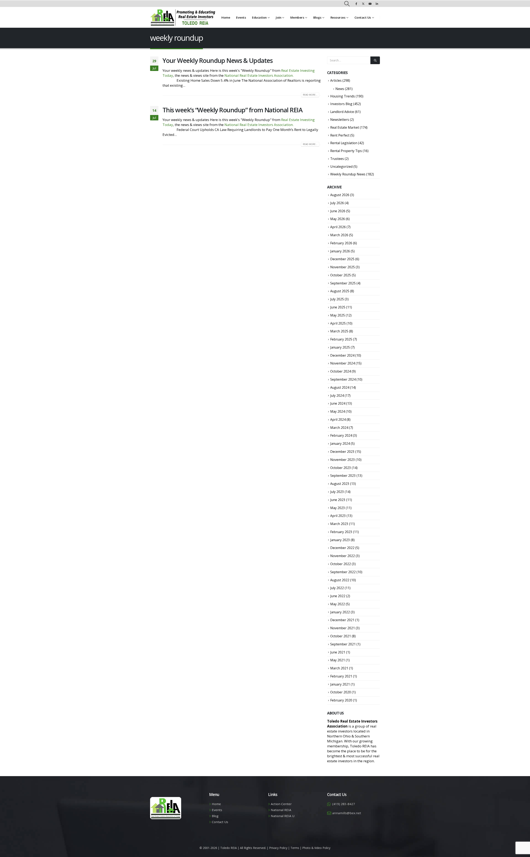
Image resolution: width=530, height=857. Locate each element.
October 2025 (340, 275)
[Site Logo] (182, 17)
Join (278, 17)
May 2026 (337, 219)
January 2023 (340, 540)
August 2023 (339, 483)
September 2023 (343, 475)
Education (259, 17)
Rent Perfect (339, 135)
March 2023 (339, 523)
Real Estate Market (344, 127)
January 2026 (340, 251)
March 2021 (339, 668)
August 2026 (339, 195)
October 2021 (340, 636)
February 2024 (341, 435)
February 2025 (341, 339)
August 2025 (339, 291)
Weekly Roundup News (347, 174)
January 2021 (340, 684)
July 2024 (337, 395)
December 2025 (342, 259)
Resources (338, 17)
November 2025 (342, 267)
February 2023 (341, 532)
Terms (294, 848)
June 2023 (337, 499)
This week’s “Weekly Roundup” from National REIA (232, 109)
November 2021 (342, 628)
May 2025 (337, 315)
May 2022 (337, 604)
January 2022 (340, 612)
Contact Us (362, 17)
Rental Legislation (343, 143)
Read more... (310, 94)
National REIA (281, 810)
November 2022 (342, 556)
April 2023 (338, 515)
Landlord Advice (342, 111)
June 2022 (337, 596)
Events (241, 17)
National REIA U (282, 816)
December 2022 (342, 547)
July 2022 (337, 588)
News (339, 88)
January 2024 (340, 443)
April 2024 (338, 419)
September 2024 (343, 379)
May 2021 (337, 660)
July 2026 (337, 203)
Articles (336, 80)
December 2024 (342, 355)
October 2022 (340, 564)
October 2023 (340, 467)
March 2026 (339, 235)
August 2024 (339, 387)
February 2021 (341, 676)
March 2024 (339, 427)
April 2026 (338, 227)
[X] (363, 4)
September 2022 (343, 572)
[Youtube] (370, 4)
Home (225, 17)
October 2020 (340, 692)
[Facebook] (356, 4)
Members (297, 17)
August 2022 (339, 580)
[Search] (375, 60)
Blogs (317, 17)
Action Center (281, 804)
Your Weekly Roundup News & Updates (217, 60)
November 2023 (342, 459)
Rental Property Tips (346, 151)
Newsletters (339, 119)
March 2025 (339, 331)
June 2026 (337, 211)
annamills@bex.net (346, 813)
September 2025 (343, 283)
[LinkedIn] (377, 4)
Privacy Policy (278, 848)
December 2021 (342, 620)
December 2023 (342, 451)
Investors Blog (341, 104)
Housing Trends (342, 96)
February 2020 (341, 700)
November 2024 (342, 363)
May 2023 (337, 508)
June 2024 (337, 403)
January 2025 (340, 347)
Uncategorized (341, 166)
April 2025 (338, 323)
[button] (347, 3)
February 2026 (341, 243)
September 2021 (343, 644)
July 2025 (337, 299)
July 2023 (337, 491)
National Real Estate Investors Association (258, 75)
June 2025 (337, 307)
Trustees (337, 158)
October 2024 (340, 371)
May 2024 (337, 411)
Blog (215, 816)
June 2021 (337, 652)
